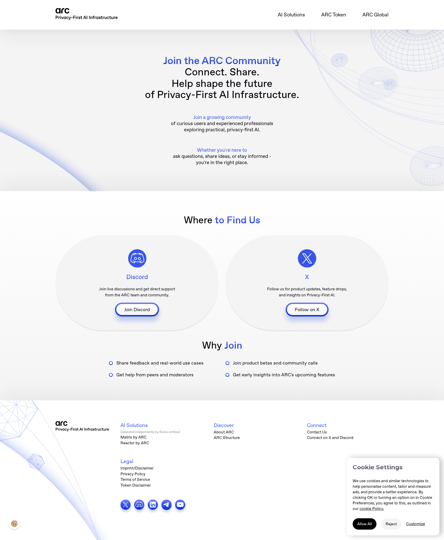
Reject (391, 524)
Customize (415, 524)
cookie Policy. (372, 508)
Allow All (364, 524)
